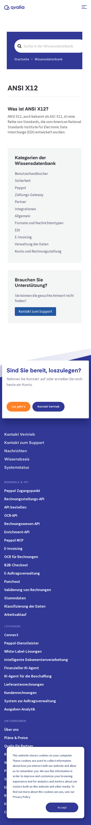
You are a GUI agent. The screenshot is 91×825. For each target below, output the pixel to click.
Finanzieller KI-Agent (21, 667)
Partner (20, 201)
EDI (17, 230)
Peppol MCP (13, 540)
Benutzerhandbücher (31, 173)
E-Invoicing (23, 237)
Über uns (11, 729)
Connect (11, 634)
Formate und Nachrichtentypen (39, 223)
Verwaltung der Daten (31, 244)
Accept (62, 807)
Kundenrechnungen (20, 692)
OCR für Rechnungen (21, 556)
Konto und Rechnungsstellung (38, 251)
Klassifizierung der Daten (25, 606)
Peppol (20, 187)
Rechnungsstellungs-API (24, 498)
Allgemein (22, 216)
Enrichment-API (17, 531)
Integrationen (25, 209)
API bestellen (15, 507)
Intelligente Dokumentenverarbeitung (36, 659)
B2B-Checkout (16, 564)
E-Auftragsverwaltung (22, 573)
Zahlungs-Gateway (29, 194)
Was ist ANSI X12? (28, 109)
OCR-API (10, 515)
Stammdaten (15, 598)
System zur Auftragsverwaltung (30, 700)
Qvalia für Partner (18, 745)
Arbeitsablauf (15, 614)
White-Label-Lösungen (23, 651)
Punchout (12, 581)
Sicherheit (23, 180)
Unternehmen (15, 721)
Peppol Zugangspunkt (22, 490)
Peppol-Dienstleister (21, 643)
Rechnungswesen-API (22, 523)
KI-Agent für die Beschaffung (28, 676)
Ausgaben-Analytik (19, 709)
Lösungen (12, 626)
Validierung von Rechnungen (27, 589)
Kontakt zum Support (35, 311)
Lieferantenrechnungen (24, 684)
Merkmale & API (16, 482)
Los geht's (18, 406)
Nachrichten (15, 451)
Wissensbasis (16, 459)
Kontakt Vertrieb (48, 406)
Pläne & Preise (16, 737)
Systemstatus (16, 468)
